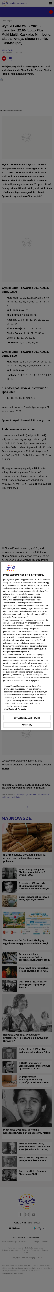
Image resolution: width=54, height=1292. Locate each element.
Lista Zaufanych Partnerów (15, 709)
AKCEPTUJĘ (27, 725)
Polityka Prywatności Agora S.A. (16, 652)
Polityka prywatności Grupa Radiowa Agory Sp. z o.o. (25, 649)
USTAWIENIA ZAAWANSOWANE (27, 718)
